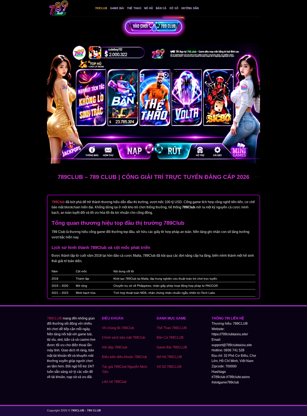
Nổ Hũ (148, 8)
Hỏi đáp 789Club (114, 347)
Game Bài (117, 8)
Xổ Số (173, 8)
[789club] (68, 8)
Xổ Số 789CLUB (169, 366)
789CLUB (54, 318)
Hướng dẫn (190, 8)
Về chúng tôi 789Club (118, 328)
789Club (101, 8)
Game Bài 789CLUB (172, 347)
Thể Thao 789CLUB (172, 328)
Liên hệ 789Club (114, 381)
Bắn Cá (161, 8)
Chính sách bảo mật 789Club (123, 337)
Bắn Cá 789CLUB (170, 337)
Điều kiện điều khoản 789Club (124, 357)
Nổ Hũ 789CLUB (169, 357)
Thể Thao (134, 8)
